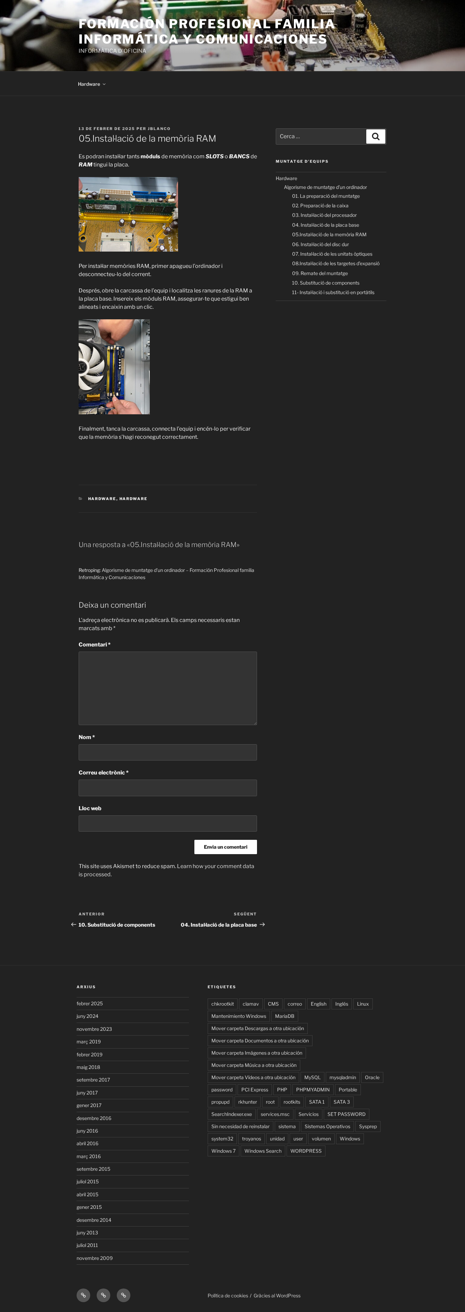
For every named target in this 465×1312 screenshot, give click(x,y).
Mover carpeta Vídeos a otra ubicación (253, 1077)
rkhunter (247, 1102)
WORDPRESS (306, 1151)
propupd (220, 1102)
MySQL (312, 1077)
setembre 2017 (93, 1080)
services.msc (275, 1114)
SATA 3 (342, 1102)
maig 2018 (88, 1067)
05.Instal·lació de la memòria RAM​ (329, 234)
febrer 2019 (89, 1054)
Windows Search (263, 1151)
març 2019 (89, 1041)
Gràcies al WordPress (277, 1295)
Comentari (95, 644)
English (318, 1004)
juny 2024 (87, 1016)
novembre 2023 (94, 1029)
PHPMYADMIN (313, 1089)
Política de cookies (228, 1295)
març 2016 (89, 1156)
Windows (350, 1138)
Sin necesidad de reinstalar (240, 1126)
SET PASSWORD (346, 1114)
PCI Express (254, 1089)
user (298, 1138)
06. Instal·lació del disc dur (320, 244)
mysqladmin (343, 1077)
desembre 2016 (94, 1118)
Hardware (89, 84)
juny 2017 (87, 1092)
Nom (87, 737)
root (270, 1102)
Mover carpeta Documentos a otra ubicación (260, 1040)
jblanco (159, 128)
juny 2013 (87, 1232)
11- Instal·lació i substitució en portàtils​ (333, 292)
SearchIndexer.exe (231, 1114)
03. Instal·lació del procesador (324, 215)
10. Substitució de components (325, 283)
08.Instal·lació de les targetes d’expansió (336, 263)
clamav (251, 1004)
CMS (273, 1004)
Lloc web (90, 808)
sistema (287, 1126)
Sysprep (368, 1126)
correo (295, 1004)
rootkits (292, 1102)
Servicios (309, 1114)
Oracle (372, 1077)
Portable (348, 1089)
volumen (321, 1138)
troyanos (251, 1138)
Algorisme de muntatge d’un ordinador (325, 187)
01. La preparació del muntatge (326, 196)
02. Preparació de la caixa (320, 205)
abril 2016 (87, 1143)
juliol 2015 (88, 1181)
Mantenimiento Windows (238, 1016)
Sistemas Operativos (327, 1126)
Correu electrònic (104, 772)
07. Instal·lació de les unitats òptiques (332, 254)
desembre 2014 (94, 1220)
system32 (222, 1138)
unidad (277, 1138)
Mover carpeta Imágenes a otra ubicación (256, 1053)
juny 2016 (87, 1131)
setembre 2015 (93, 1169)
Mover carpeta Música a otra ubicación (253, 1065)
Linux (363, 1004)
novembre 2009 (95, 1258)
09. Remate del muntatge (320, 273)
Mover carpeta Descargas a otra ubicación (257, 1028)
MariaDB (284, 1016)
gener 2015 (89, 1207)
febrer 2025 (90, 1003)
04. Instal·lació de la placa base (325, 225)
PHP (282, 1089)
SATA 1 (317, 1102)
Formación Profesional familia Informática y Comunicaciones (207, 31)
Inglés (341, 1004)
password (222, 1089)
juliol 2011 (87, 1245)
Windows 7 (223, 1151)
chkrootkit (222, 1004)
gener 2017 (89, 1105)
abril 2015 (87, 1194)
